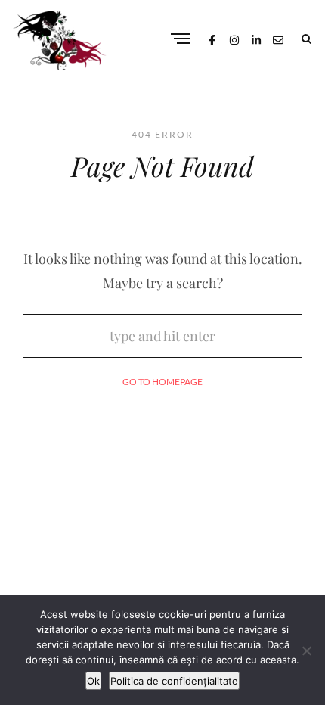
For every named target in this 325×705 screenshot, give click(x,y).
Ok (93, 681)
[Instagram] (234, 38)
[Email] (278, 38)
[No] (306, 650)
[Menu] (180, 39)
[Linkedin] (256, 38)
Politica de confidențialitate (174, 681)
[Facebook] (212, 38)
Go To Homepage (162, 381)
